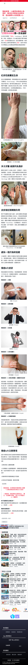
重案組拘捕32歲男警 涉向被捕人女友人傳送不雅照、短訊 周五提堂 (18, 580)
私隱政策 (9, 660)
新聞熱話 (16, 560)
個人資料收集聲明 (15, 660)
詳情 (11, 505)
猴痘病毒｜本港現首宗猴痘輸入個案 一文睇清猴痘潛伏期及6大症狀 (14, 488)
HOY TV (7, 1)
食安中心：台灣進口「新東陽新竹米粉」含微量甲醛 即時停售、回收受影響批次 (18, 602)
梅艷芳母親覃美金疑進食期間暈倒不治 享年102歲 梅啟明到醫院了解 (17, 546)
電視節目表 (19, 632)
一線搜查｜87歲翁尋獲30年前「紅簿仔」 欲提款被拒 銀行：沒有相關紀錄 (17, 585)
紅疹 (6, 40)
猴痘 (12, 36)
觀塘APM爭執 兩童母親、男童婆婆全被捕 (18, 552)
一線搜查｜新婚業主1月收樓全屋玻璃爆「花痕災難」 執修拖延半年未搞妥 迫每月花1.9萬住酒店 (17, 574)
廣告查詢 (8, 654)
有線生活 (4, 521)
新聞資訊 (11, 537)
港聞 (15, 537)
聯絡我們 (20, 654)
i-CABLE (3, 1)
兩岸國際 (16, 599)
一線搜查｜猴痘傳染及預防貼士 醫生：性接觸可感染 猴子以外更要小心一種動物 (14, 495)
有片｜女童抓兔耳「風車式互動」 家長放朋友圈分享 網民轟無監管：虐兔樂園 (17, 558)
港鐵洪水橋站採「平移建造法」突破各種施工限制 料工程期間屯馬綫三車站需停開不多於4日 (17, 541)
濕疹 (18, 42)
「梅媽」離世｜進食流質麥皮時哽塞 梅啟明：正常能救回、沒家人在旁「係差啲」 (17, 535)
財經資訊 (13, 632)
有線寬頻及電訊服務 (15, 1)
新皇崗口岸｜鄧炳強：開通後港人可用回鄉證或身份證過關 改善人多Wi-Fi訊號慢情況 (18, 591)
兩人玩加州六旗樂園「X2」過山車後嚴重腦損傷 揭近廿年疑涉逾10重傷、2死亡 (18, 596)
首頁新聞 (19, 537)
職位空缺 (14, 654)
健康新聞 (4, 518)
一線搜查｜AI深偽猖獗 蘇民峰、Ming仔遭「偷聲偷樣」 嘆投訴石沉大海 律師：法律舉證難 (17, 564)
